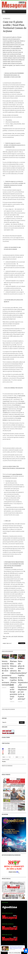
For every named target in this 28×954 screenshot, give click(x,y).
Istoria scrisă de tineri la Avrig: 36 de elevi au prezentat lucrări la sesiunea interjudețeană (5, 673)
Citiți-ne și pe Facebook (8, 709)
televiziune (20, 636)
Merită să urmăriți (7, 765)
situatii (15, 636)
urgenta (5, 638)
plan (10, 636)
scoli (12, 636)
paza (7, 636)
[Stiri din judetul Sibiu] (14, 4)
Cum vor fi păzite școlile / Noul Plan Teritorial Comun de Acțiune (14, 26)
